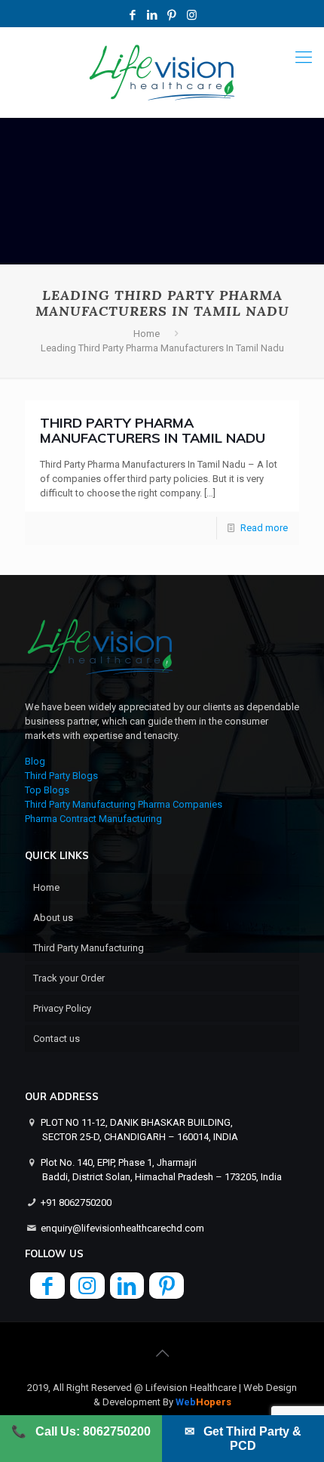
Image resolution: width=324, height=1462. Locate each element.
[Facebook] (133, 15)
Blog (35, 761)
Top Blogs (47, 790)
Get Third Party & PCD (243, 1438)
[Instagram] (192, 15)
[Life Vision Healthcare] (162, 72)
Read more (264, 527)
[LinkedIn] (152, 15)
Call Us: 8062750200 (81, 1431)
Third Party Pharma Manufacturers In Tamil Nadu (152, 430)
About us (53, 917)
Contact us (56, 1038)
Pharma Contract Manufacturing (93, 818)
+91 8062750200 (76, 1202)
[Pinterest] (172, 15)
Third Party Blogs (61, 775)
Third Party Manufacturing (88, 948)
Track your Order (69, 978)
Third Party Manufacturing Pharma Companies (123, 804)
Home (146, 333)
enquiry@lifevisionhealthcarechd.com (122, 1228)
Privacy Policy (62, 1008)
